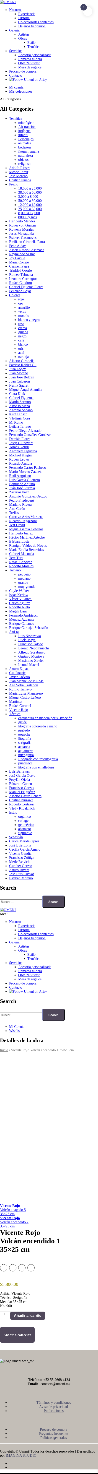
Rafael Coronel (20, 706)
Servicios (15, 51)
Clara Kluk (17, 394)
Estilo (31, 42)
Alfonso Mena (19, 406)
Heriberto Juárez (21, 533)
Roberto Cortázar (21, 804)
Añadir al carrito (27, 1316)
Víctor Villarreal (20, 599)
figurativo (25, 833)
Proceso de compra (22, 71)
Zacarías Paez (19, 492)
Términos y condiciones (53, 1402)
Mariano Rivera (20, 504)
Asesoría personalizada (34, 55)
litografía (24, 738)
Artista (14, 632)
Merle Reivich (19, 862)
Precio (13, 184)
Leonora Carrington (23, 279)
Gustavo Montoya (31, 656)
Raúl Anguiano (20, 476)
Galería (14, 30)
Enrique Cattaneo (21, 623)
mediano (24, 578)
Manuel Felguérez (22, 792)
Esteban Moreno (21, 878)
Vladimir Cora (19, 418)
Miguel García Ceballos (26, 529)
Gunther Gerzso (20, 866)
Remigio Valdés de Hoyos (28, 545)
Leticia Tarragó (20, 426)
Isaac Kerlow (18, 595)
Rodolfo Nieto (19, 607)
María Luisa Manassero (26, 693)
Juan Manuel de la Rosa (26, 681)
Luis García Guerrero (24, 480)
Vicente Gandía (20, 853)
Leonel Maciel (28, 665)
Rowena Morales (21, 229)
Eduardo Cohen (20, 784)
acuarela (24, 747)
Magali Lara (18, 611)
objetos (23, 159)
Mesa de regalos (29, 67)
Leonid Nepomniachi (33, 648)
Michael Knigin (20, 455)
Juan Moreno (18, 373)
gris (20, 348)
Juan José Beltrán (21, 377)
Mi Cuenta (16, 1027)
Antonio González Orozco (28, 496)
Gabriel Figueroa (21, 398)
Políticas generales (53, 1438)
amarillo (24, 307)
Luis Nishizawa (29, 636)
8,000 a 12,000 (29, 213)
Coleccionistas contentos (36, 22)
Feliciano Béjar (20, 291)
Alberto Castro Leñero (25, 796)
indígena (24, 131)
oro (20, 303)
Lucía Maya (27, 640)
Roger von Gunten (22, 225)
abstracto (24, 829)
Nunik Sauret (18, 385)
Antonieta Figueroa (23, 451)
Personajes (26, 139)
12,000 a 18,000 (30, 205)
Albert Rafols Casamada (26, 250)
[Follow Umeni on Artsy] (28, 79)
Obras (22, 38)
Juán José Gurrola (22, 488)
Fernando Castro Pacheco (27, 467)
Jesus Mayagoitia (21, 233)
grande (23, 582)
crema (22, 328)
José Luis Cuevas (21, 874)
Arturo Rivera (19, 870)
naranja (23, 357)
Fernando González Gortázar (30, 435)
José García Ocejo (22, 775)
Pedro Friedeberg (21, 500)
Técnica (15, 714)
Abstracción (27, 127)
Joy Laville (17, 258)
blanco (23, 344)
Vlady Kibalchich (22, 808)
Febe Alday (17, 246)
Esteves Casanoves (22, 238)
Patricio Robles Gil (22, 365)
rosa (21, 324)
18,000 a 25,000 (30, 188)
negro (22, 336)
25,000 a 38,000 (30, 209)
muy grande (26, 587)
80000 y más (27, 217)
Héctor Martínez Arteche (27, 537)
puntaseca (25, 763)
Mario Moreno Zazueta (25, 472)
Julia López (17, 369)
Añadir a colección (17, 1335)
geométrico (26, 825)
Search (53, 902)
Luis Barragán (19, 771)
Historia (24, 18)
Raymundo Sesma (22, 254)
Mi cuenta (16, 87)
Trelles (14, 513)
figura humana (28, 151)
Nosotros (15, 10)
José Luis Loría (20, 845)
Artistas (23, 34)
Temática (33, 47)
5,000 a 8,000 (28, 196)
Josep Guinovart (21, 443)
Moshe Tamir (18, 172)
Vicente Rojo (18, 710)
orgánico (24, 816)
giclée (22, 722)
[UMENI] (8, 2)
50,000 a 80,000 (30, 201)
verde (22, 311)
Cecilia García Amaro (24, 849)
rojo (21, 299)
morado (23, 316)
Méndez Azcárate (21, 619)
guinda (23, 332)
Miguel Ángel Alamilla (25, 389)
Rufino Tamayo (20, 689)
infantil (23, 135)
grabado (24, 730)
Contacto (15, 75)
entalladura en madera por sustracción (45, 718)
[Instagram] (53, 1467)
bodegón (24, 147)
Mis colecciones (20, 91)
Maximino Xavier (31, 660)
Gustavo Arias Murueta (26, 517)
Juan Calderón (19, 381)
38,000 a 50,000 (30, 192)
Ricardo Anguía (20, 463)
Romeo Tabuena (21, 274)
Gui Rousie (17, 673)
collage (23, 821)
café (21, 340)
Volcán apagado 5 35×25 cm (13, 1210)
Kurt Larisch (18, 414)
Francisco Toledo (30, 644)
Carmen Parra (19, 266)
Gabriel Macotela (21, 554)
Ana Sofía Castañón (23, 685)
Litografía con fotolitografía (38, 759)
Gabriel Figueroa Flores (26, 287)
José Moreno (18, 176)
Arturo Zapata (19, 669)
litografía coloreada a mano (37, 726)
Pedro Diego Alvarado (25, 430)
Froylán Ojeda (19, 779)
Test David (17, 525)
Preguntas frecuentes (53, 1433)
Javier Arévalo (19, 677)
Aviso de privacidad (53, 1407)
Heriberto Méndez (22, 221)
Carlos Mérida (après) (24, 841)
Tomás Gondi (19, 447)
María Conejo (19, 262)
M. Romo (16, 422)
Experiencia (26, 14)
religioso (24, 164)
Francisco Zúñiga (21, 857)
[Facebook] (53, 1463)
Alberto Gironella (21, 361)
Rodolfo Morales (21, 566)
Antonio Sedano (21, 410)
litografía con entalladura (36, 767)
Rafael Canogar (20, 562)
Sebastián (16, 837)
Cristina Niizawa (21, 800)
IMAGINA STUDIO (21, 1455)
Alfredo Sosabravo (31, 652)
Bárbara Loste (19, 541)
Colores (14, 295)
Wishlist (15, 1031)
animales (24, 143)
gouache (24, 734)
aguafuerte (25, 751)
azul (21, 352)
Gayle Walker (19, 591)
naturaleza (25, 155)
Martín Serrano (20, 402)
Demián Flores (19, 439)
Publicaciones (54, 1411)
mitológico (26, 123)
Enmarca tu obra (30, 59)
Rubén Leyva (19, 459)
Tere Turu (16, 558)
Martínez (15, 701)
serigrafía (24, 743)
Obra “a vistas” (29, 63)
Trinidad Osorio (20, 270)
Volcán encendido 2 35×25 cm (14, 1222)
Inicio (4, 1050)
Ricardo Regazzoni (23, 521)
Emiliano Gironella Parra (27, 242)
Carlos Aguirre (19, 603)
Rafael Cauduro (20, 283)
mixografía (26, 755)
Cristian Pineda (20, 180)
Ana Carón (17, 508)
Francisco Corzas (21, 788)
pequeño (24, 574)
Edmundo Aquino (22, 484)
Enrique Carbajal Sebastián (28, 628)
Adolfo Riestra (19, 168)
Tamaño (15, 570)
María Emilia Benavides (26, 550)
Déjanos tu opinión (32, 26)
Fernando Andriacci (23, 615)
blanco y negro (29, 320)
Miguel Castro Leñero (25, 697)
